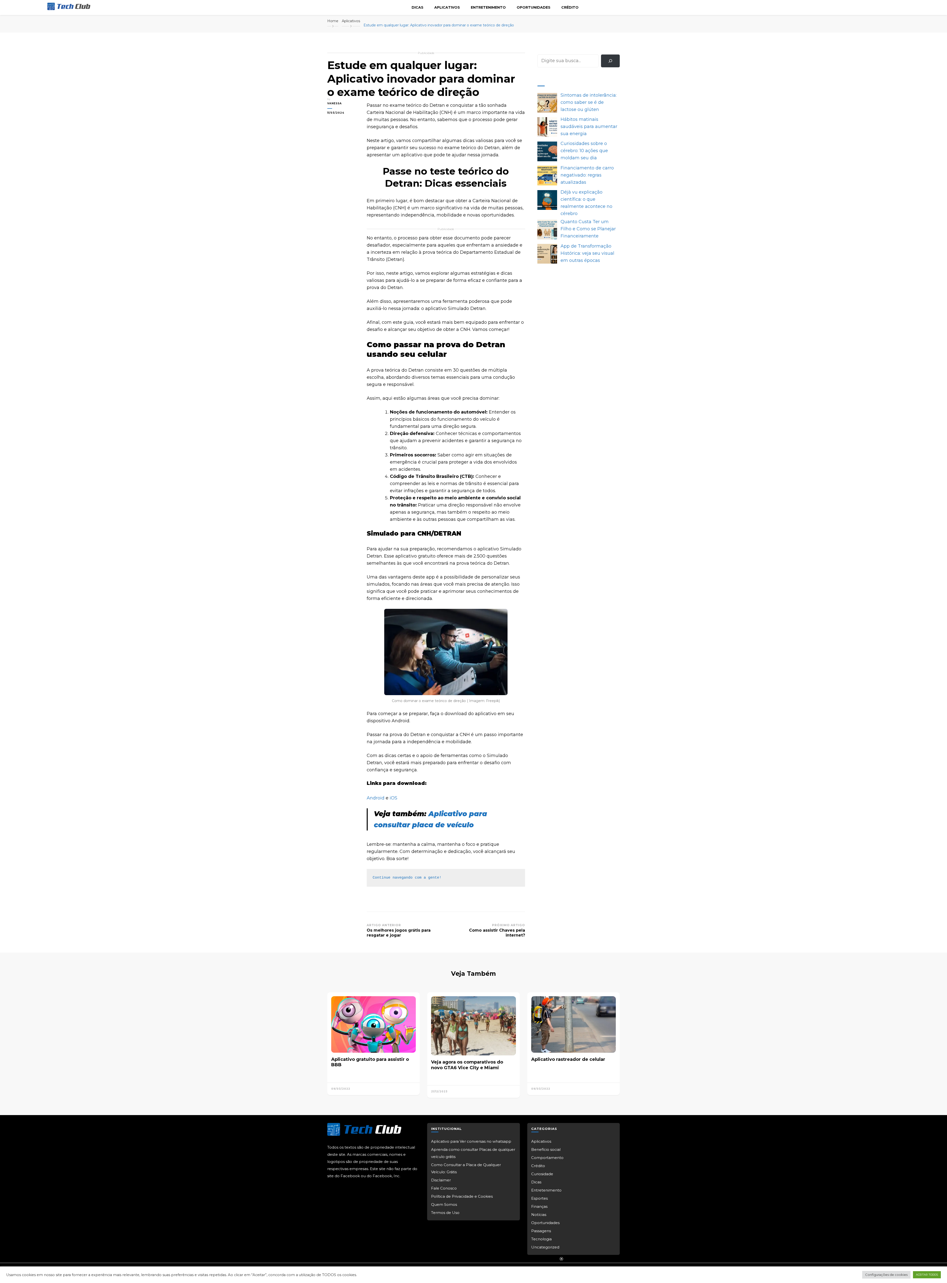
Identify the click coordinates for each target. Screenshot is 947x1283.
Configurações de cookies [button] (886, 1275)
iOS (393, 798)
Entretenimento (488, 7)
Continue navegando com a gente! (407, 878)
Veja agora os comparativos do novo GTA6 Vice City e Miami (467, 1064)
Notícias (538, 1214)
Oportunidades (533, 7)
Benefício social (546, 1149)
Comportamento (547, 1157)
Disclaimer (441, 1180)
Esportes (539, 1198)
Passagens (541, 1231)
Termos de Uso (445, 1212)
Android (375, 798)
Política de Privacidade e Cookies (462, 1196)
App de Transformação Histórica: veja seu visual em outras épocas (587, 253)
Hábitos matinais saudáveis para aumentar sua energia (589, 126)
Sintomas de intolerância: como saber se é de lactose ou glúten (589, 102)
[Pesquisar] (610, 60)
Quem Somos (444, 1204)
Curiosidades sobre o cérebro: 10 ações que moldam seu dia (584, 151)
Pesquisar (548, 51)
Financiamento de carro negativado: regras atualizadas (587, 175)
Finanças (539, 1206)
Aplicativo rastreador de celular (568, 1059)
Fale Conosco (444, 1188)
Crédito (570, 7)
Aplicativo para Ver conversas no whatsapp (471, 1141)
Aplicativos (447, 7)
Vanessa (334, 103)
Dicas (417, 7)
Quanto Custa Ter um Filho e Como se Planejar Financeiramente (588, 229)
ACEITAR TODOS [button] (927, 1274)
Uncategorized (545, 1247)
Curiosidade (542, 1174)
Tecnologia (541, 1239)
